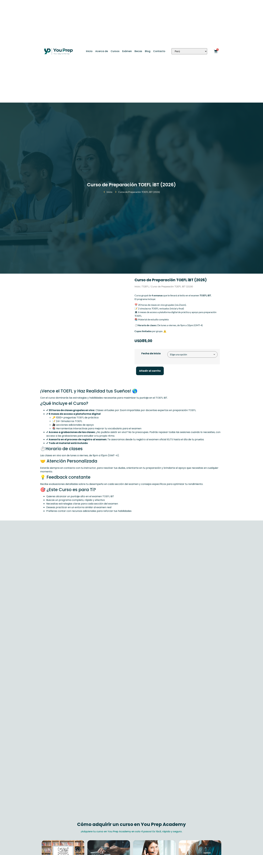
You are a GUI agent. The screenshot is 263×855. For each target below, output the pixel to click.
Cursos (115, 51)
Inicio (89, 51)
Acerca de (101, 51)
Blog (147, 51)
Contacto (159, 51)
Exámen (127, 51)
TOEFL (145, 286)
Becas (138, 51)
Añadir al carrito (150, 371)
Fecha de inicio (151, 353)
